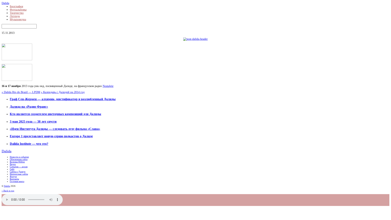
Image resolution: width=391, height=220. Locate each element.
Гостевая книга (17, 181)
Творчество (17, 12)
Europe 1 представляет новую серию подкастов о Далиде (51, 136)
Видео (13, 164)
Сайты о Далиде (17, 171)
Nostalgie (108, 86)
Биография (16, 6)
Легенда (15, 16)
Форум (13, 176)
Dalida (7, 186)
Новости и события (19, 157)
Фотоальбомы (18, 9)
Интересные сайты (19, 174)
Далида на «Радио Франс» (29, 107)
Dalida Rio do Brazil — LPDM (21, 92)
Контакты (14, 179)
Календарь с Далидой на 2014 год (63, 92)
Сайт (12, 169)
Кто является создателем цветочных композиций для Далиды (55, 114)
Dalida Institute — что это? (29, 144)
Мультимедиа (18, 19)
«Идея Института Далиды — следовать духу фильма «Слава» (55, 129)
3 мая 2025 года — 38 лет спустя (33, 121)
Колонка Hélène (17, 162)
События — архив (18, 166)
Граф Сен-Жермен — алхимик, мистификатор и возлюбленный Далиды (63, 99)
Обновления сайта (18, 159)
